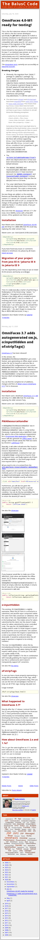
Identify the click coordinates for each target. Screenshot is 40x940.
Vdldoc (21, 852)
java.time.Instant (15, 104)
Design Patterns (31, 824)
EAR (27, 825)
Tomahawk (32, 847)
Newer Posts (6, 786)
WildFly (30, 854)
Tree (13, 849)
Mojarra (23, 836)
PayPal (34, 810)
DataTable (20, 824)
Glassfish (17, 829)
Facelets (26, 827)
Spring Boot (31, 845)
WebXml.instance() (24, 174)
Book (33, 819)
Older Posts (34, 786)
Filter (6, 829)
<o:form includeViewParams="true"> (21, 157)
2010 (6, 925)
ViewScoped (30, 852)
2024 (6, 870)
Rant (26, 842)
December (10, 882)
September (11, 886)
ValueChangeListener (11, 852)
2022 (6, 875)
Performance (9, 840)
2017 (6, 908)
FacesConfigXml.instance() (17, 176)
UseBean (15, 850)
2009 (6, 928)
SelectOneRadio (9, 845)
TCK (27, 847)
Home (20, 786)
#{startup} (31, 99)
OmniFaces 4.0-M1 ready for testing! (17, 22)
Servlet (18, 845)
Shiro (25, 845)
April (8, 901)
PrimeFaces (13, 842)
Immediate (8, 831)
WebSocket (11, 854)
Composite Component (28, 821)
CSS (24, 822)
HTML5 (29, 829)
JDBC (29, 831)
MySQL (29, 836)
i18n (34, 829)
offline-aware (27, 438)
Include (14, 831)
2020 (6, 879)
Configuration (9, 822)
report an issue (7, 253)
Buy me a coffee (17, 810)
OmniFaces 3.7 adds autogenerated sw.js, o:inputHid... (22, 894)
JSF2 (16, 833)
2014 (6, 916)
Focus (11, 829)
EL (9, 827)
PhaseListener (21, 840)
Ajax (19, 819)
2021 (6, 877)
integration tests (11, 64)
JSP (22, 833)
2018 (6, 906)
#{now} (21, 99)
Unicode (26, 849)
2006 (6, 935)
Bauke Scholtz (20, 799)
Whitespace (23, 854)
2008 (6, 930)
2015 (6, 913)
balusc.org (25, 806)
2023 (6, 872)
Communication (15, 821)
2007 (6, 932)
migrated (17, 101)
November (10, 884)
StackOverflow (10, 847)
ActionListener (9, 819)
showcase (19, 211)
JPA (34, 831)
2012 (6, 920)
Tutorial (19, 849)
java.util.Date (31, 101)
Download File (8, 826)
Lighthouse (15, 443)
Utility (21, 851)
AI (15, 819)
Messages (17, 836)
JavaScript (22, 831)
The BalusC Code (20, 3)
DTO (16, 826)
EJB (5, 827)
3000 (6, 863)
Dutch (22, 826)
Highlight (24, 829)
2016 (6, 911)
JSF (8, 833)
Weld (17, 854)
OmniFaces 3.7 (7, 353)
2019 (6, 903)
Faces (34, 827)
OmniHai (23, 838)
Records (31, 842)
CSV (28, 822)
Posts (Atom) (17, 790)
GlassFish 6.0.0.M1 (8, 66)
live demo (14, 666)
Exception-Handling (17, 827)
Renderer (7, 843)
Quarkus (21, 842)
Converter (18, 822)
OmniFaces (11, 837)
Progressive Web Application (16, 436)
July (8, 889)
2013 (6, 918)
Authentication (26, 819)
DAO (14, 824)
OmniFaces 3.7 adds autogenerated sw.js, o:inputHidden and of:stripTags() (20, 340)
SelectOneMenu (31, 843)
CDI (6, 821)
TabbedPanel (20, 847)
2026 (6, 865)
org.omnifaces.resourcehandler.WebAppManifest (20, 468)
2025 (6, 867)
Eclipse (33, 826)
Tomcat (8, 849)
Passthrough (32, 838)
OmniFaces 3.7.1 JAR (30, 396)
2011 (6, 923)
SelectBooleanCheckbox (17, 843)
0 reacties (5, 317)
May (8, 898)
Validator (27, 851)
